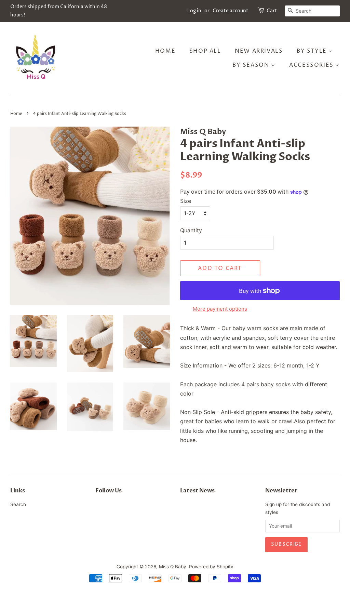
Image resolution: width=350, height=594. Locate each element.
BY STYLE (312, 51)
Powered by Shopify (211, 566)
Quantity (191, 230)
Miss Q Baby (172, 566)
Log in (194, 11)
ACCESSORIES (312, 65)
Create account (230, 11)
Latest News (197, 490)
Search (18, 504)
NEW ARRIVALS (259, 51)
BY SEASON (251, 65)
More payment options (220, 309)
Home (165, 51)
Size (185, 200)
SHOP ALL (205, 51)
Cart (272, 11)
